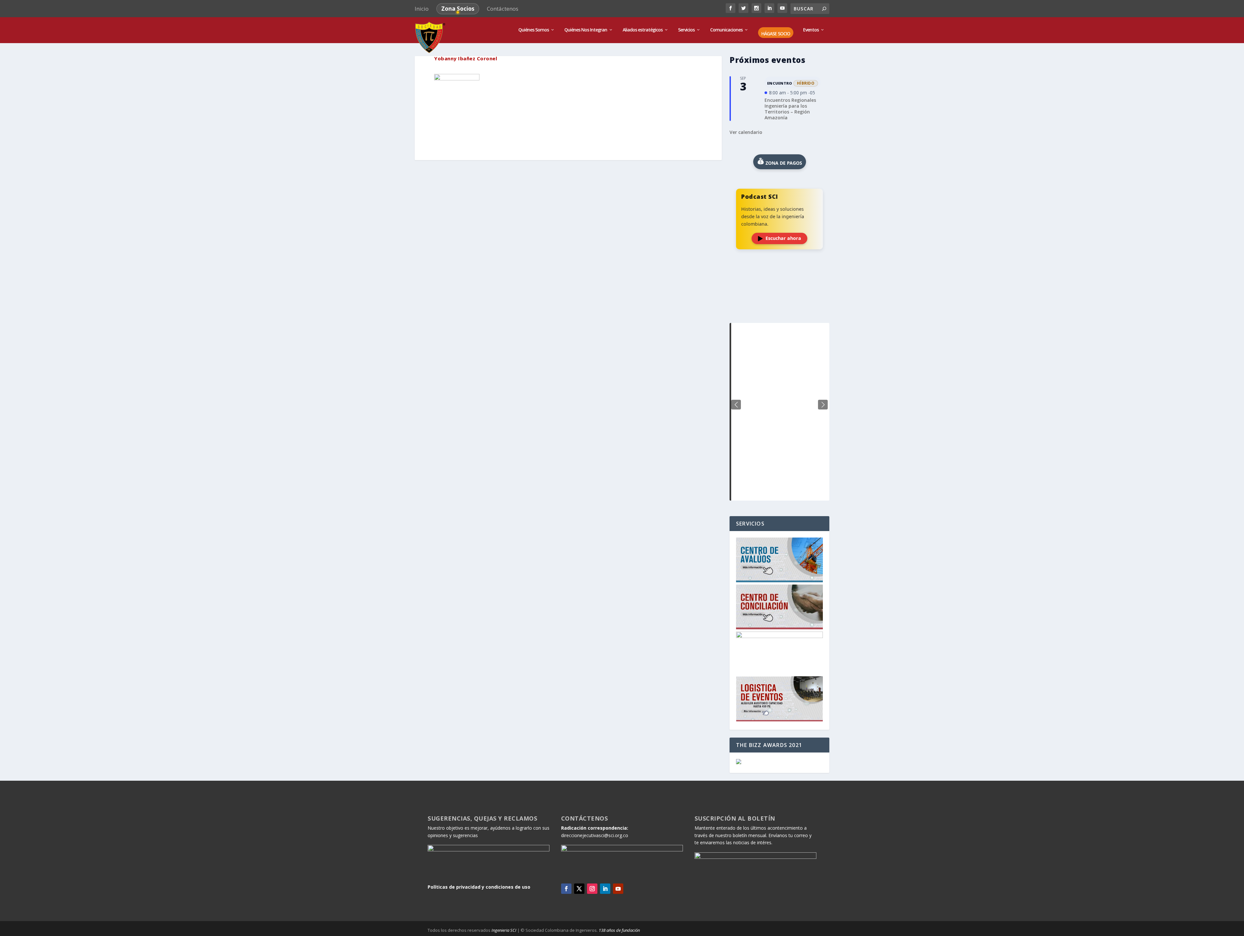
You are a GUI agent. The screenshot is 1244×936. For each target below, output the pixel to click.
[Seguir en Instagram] (592, 888)
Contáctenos (502, 8)
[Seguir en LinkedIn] (605, 888)
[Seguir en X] (579, 888)
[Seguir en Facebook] (566, 888)
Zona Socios (457, 8)
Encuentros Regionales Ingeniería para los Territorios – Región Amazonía (790, 109)
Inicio (422, 8)
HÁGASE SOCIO (775, 34)
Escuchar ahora (783, 238)
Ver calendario (746, 132)
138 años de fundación (619, 930)
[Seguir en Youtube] (618, 888)
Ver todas (779, 306)
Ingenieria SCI (503, 930)
